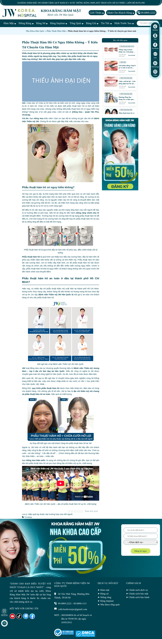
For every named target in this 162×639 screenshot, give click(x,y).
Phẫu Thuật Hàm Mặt (56, 31)
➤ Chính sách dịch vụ (137, 590)
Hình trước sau (123, 23)
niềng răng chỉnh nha (86, 213)
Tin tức (105, 23)
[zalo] (25, 618)
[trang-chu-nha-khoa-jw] (20, 12)
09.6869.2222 (147, 12)
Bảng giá (91, 23)
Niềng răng (25, 23)
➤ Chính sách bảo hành (137, 597)
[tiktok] (19, 618)
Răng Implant (57, 23)
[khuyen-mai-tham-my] (120, 190)
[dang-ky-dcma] (85, 636)
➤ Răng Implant (106, 600)
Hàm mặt (9, 23)
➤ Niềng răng (104, 597)
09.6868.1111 (80, 603)
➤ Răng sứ (103, 593)
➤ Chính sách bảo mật (137, 593)
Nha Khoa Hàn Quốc (35, 31)
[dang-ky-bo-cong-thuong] (64, 635)
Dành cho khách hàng (120, 12)
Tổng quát (76, 23)
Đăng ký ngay (140, 551)
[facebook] (32, 618)
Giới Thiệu (96, 12)
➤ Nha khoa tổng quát (109, 604)
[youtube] (12, 618)
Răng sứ (41, 23)
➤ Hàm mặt (103, 590)
